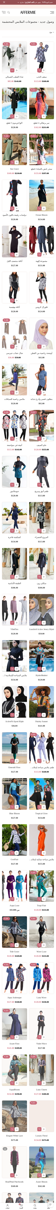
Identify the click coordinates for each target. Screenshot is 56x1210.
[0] (4, 12)
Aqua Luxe (14, 905)
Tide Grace (14, 952)
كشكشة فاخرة (14, 537)
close (3, 2)
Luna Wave (41, 997)
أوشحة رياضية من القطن (41, 353)
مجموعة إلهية (41, 261)
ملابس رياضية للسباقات (14, 399)
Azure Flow (14, 1044)
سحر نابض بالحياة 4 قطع (41, 169)
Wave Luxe (41, 952)
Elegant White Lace (14, 1136)
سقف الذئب (41, 77)
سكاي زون (41, 583)
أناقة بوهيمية (14, 307)
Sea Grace (14, 169)
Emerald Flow (14, 767)
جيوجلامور (14, 491)
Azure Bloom (41, 1182)
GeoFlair (14, 859)
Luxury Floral (41, 1136)
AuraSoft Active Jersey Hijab (41, 629)
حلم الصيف (41, 445)
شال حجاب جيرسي (14, 353)
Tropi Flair (41, 905)
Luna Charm (41, 1090)
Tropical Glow (41, 813)
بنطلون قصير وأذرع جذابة (41, 399)
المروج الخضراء (41, 537)
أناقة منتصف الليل (14, 261)
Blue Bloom (14, 813)
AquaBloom (14, 1090)
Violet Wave (41, 1044)
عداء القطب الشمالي (14, 77)
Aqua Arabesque (14, 997)
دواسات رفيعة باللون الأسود (14, 215)
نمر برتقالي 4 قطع (41, 123)
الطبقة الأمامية (14, 583)
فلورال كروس (41, 307)
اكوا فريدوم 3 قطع (14, 123)
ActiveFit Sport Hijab (14, 721)
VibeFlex (14, 629)
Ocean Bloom (41, 215)
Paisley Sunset (41, 721)
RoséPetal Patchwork (14, 1182)
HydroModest (41, 675)
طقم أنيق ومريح (41, 491)
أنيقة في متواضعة (14, 445)
